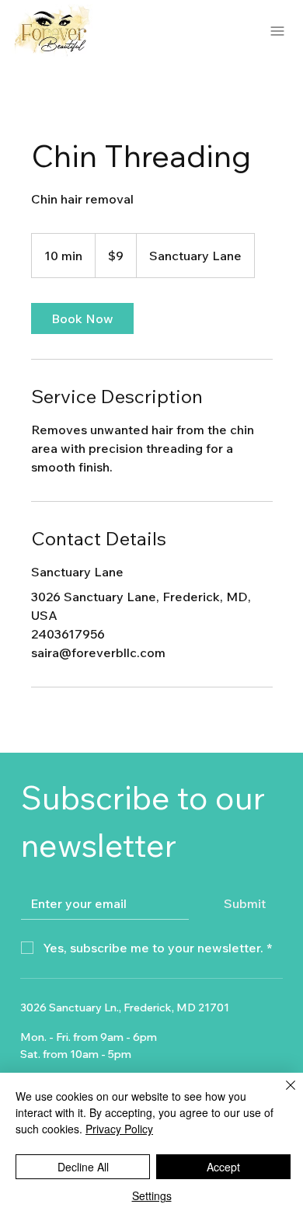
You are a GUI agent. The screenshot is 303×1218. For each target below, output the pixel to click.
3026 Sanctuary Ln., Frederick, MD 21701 (124, 1007)
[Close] (281, 1094)
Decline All (83, 1166)
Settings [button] (152, 1195)
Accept (223, 1166)
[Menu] (277, 30)
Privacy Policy (119, 1128)
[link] (82, 318)
